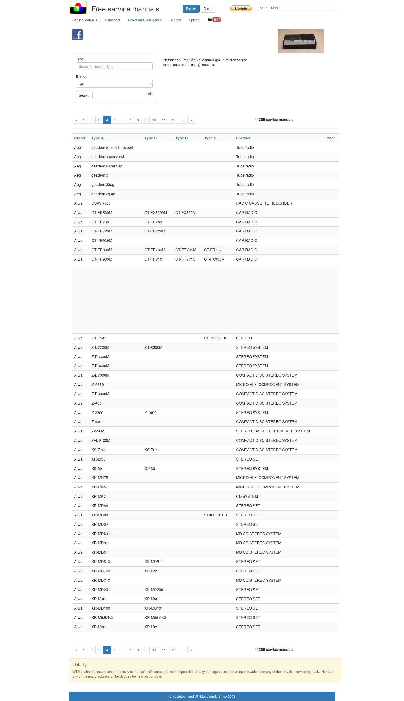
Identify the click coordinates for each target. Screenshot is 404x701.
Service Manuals (84, 20)
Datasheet (112, 20)
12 (173, 119)
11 (164, 119)
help (149, 93)
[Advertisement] (194, 41)
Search (84, 95)
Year (331, 138)
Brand (79, 138)
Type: (80, 59)
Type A (97, 138)
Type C (181, 138)
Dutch (208, 8)
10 (154, 119)
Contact (175, 20)
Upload (194, 20)
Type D (210, 138)
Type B (150, 138)
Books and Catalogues (145, 20)
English (191, 8)
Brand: (81, 76)
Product (243, 138)
